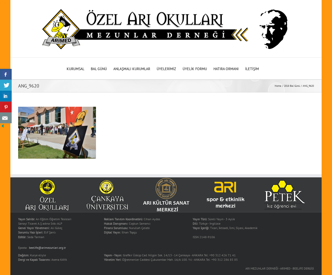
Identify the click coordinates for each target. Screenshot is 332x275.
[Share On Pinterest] (6, 107)
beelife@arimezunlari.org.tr (47, 248)
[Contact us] (6, 117)
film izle (6, 2)
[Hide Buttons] (2, 126)
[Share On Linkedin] (6, 96)
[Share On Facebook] (6, 74)
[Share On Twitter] (6, 85)
